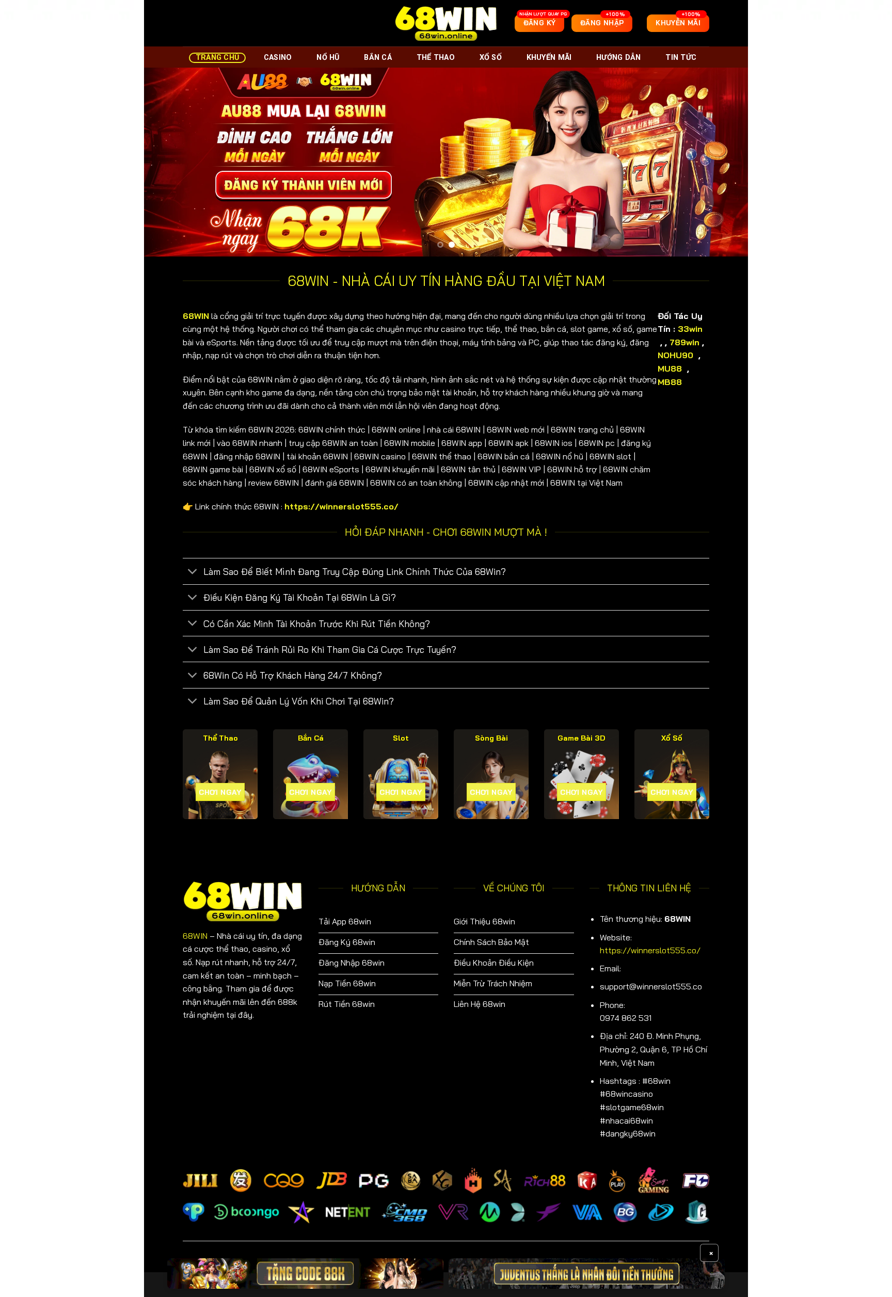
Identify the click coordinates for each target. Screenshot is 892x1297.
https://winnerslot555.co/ (650, 950)
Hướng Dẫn (618, 57)
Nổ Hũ (327, 57)
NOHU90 (677, 355)
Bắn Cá (378, 57)
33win (690, 329)
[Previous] (169, 162)
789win (684, 342)
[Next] (722, 162)
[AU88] (305, 1273)
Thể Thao (436, 57)
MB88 (671, 382)
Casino (278, 57)
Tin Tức (680, 57)
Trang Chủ (218, 57)
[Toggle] (193, 573)
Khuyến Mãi (549, 57)
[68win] (446, 23)
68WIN (195, 936)
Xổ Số (491, 57)
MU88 (671, 368)
